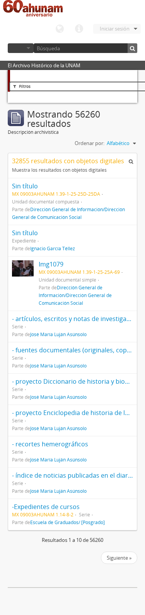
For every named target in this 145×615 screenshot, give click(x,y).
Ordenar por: (89, 143)
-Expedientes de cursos (46, 506)
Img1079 (51, 264)
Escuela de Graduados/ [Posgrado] (67, 522)
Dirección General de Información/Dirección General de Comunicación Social (75, 295)
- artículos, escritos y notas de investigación (75, 318)
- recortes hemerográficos (50, 444)
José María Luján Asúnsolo (58, 334)
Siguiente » (119, 557)
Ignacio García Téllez (52, 248)
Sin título (25, 186)
